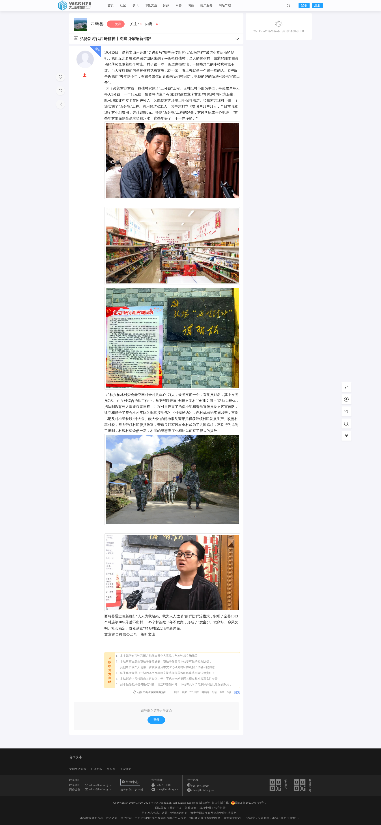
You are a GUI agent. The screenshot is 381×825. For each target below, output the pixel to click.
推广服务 (206, 5)
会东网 (111, 769)
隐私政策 (190, 807)
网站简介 (161, 807)
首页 (111, 5)
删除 (176, 692)
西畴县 (97, 23)
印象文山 (151, 5)
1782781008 (163, 785)
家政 (166, 5)
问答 (179, 5)
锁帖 (184, 692)
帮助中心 (132, 782)
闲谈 (191, 5)
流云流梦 (125, 769)
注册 (317, 5)
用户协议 (175, 807)
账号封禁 (220, 807)
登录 (304, 5)
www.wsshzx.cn (161, 802)
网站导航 (225, 5)
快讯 (135, 5)
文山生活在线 (80, 5)
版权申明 (205, 807)
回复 (237, 692)
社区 (123, 5)
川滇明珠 (96, 769)
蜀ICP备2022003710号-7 (251, 802)
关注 (117, 24)
